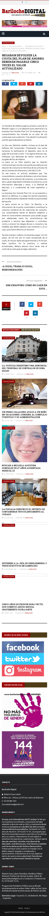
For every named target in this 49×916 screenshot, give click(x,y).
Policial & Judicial (8, 43)
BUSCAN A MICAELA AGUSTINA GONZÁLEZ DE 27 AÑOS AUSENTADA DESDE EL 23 (21, 468)
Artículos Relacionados (11, 330)
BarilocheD (15, 73)
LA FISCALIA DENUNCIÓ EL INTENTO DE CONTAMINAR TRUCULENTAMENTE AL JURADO (23, 512)
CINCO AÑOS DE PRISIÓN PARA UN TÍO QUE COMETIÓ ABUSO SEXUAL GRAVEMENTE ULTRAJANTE (22, 607)
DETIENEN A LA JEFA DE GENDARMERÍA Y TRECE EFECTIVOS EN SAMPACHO (24, 564)
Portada (20, 908)
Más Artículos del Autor (30, 330)
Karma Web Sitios (40, 912)
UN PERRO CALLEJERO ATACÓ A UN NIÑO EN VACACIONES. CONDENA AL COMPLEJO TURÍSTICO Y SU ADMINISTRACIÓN (24, 415)
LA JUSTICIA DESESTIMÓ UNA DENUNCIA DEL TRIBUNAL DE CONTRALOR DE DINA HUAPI (24, 368)
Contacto (27, 908)
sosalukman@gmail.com (14, 804)
